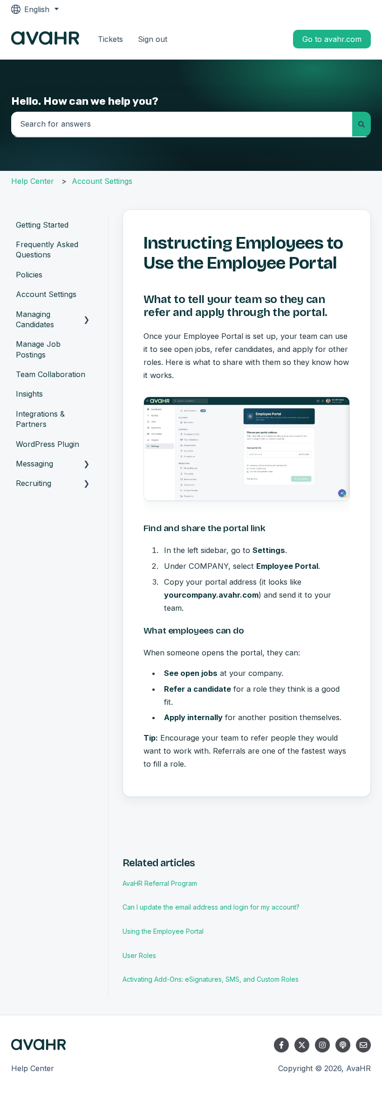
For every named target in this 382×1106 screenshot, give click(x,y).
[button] (86, 314)
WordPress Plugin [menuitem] (47, 444)
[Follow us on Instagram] (322, 1045)
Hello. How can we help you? (84, 101)
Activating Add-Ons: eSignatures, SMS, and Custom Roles (211, 979)
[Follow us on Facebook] (281, 1045)
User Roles (139, 955)
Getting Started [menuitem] (42, 224)
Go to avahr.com (332, 39)
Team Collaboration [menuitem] (50, 374)
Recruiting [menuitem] (33, 483)
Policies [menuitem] (29, 274)
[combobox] (181, 124)
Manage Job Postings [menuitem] (38, 349)
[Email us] (363, 1045)
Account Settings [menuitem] (46, 294)
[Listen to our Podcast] (342, 1045)
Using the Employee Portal (163, 931)
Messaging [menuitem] (34, 463)
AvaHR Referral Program (160, 883)
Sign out (152, 39)
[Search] (361, 124)
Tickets (110, 39)
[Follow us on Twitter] (301, 1045)
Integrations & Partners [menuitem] (40, 419)
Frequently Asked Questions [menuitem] (47, 249)
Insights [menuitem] (29, 393)
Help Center (32, 181)
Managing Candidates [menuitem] (35, 319)
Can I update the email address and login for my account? (211, 907)
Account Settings (102, 181)
